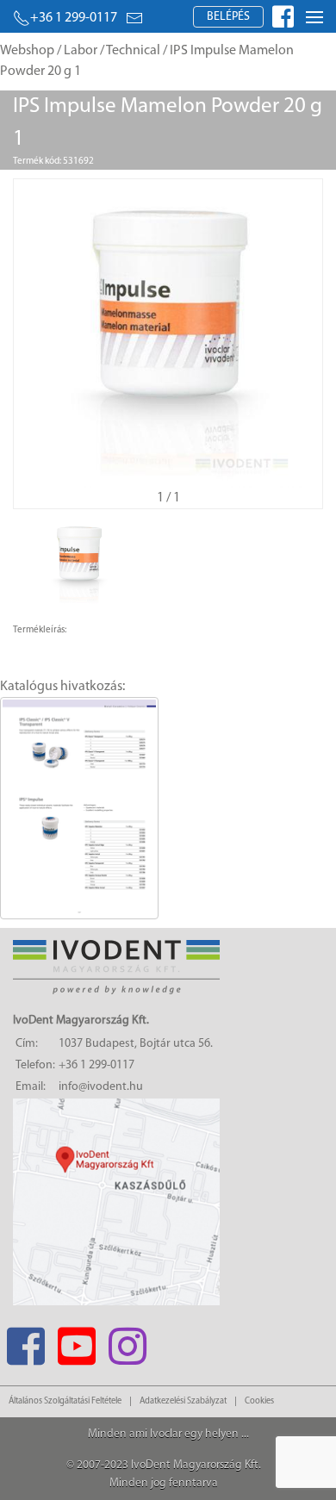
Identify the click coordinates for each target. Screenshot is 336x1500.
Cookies (259, 1401)
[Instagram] (127, 1341)
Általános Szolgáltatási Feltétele (65, 1401)
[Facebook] (25, 1341)
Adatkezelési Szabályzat (183, 1401)
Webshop (27, 51)
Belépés (228, 16)
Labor (80, 51)
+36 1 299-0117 (73, 18)
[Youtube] (76, 1341)
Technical (133, 51)
